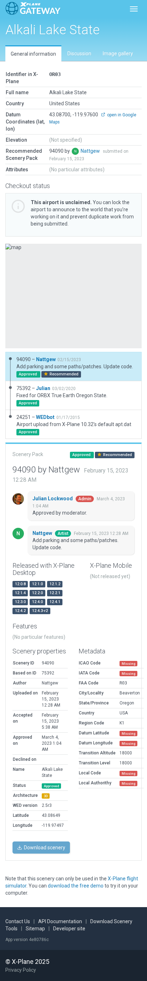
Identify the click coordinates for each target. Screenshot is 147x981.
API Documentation (60, 921)
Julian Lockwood (53, 498)
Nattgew (91, 151)
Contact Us (17, 921)
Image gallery (118, 53)
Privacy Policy (20, 970)
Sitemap (35, 928)
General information (33, 54)
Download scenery (44, 847)
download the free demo (75, 886)
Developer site (69, 928)
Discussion (79, 53)
